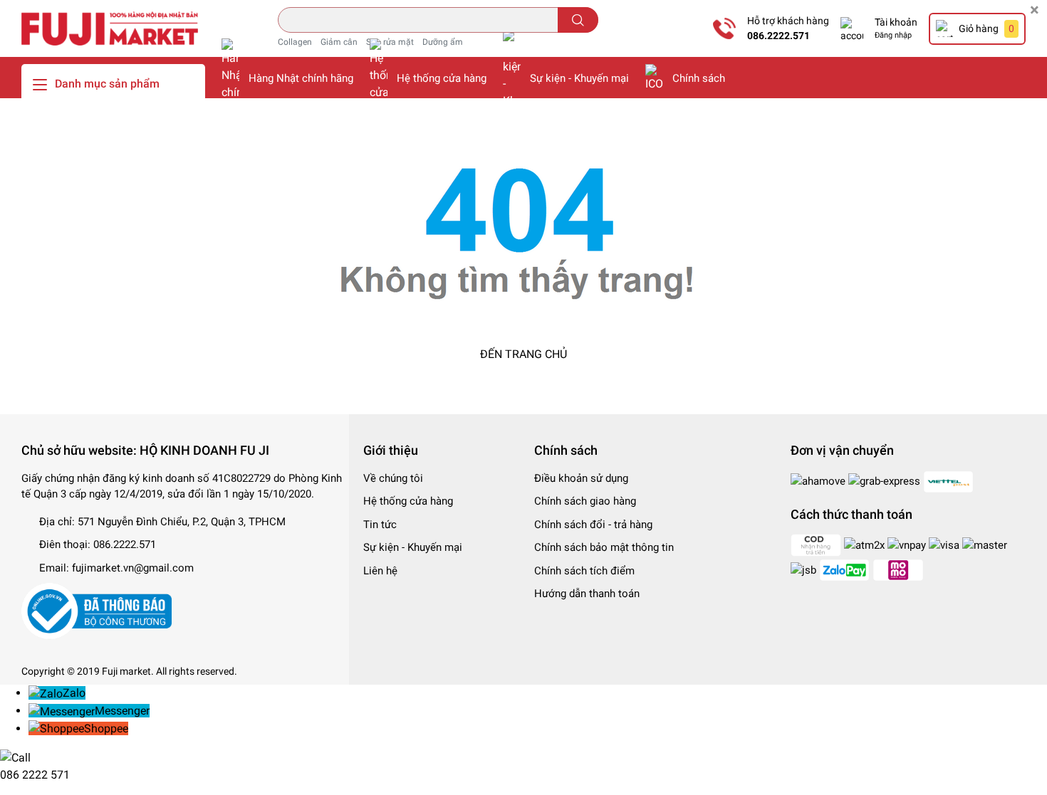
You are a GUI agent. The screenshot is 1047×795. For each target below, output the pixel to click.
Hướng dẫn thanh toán (587, 593)
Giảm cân (339, 42)
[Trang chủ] (109, 28)
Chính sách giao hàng (585, 501)
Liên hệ (380, 570)
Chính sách (698, 78)
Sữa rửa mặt (390, 42)
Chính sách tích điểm (584, 570)
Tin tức (380, 524)
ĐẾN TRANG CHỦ (523, 354)
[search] (578, 20)
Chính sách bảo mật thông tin (604, 547)
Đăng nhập (893, 35)
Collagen (295, 42)
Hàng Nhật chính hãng (301, 78)
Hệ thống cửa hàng (441, 78)
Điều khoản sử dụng (581, 478)
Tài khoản (896, 22)
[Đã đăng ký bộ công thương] (96, 610)
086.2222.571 (778, 35)
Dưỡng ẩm (442, 42)
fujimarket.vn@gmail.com (133, 568)
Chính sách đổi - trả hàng (593, 524)
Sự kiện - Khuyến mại (579, 78)
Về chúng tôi (393, 478)
